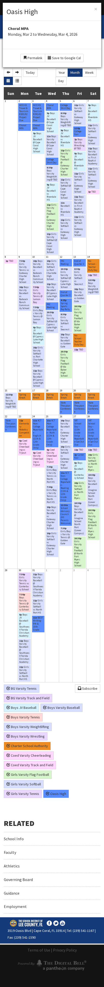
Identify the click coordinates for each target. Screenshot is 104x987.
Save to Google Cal (66, 58)
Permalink (34, 58)
